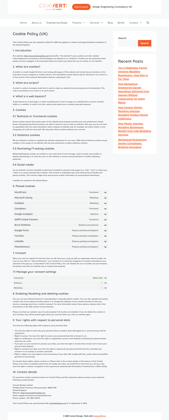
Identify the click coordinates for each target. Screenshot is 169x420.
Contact (133, 22)
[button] (148, 22)
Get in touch (81, 7)
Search (122, 38)
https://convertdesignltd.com (36, 56)
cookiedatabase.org (57, 403)
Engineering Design (57, 22)
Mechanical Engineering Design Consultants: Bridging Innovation (132, 143)
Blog (110, 22)
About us (36, 22)
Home (23, 22)
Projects (76, 22)
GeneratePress (99, 416)
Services (94, 22)
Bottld (121, 22)
